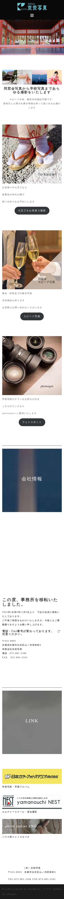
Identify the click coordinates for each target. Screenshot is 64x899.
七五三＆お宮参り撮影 (32, 210)
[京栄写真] (32, 6)
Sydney (57, 889)
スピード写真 (32, 316)
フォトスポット (32, 422)
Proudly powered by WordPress (21, 889)
